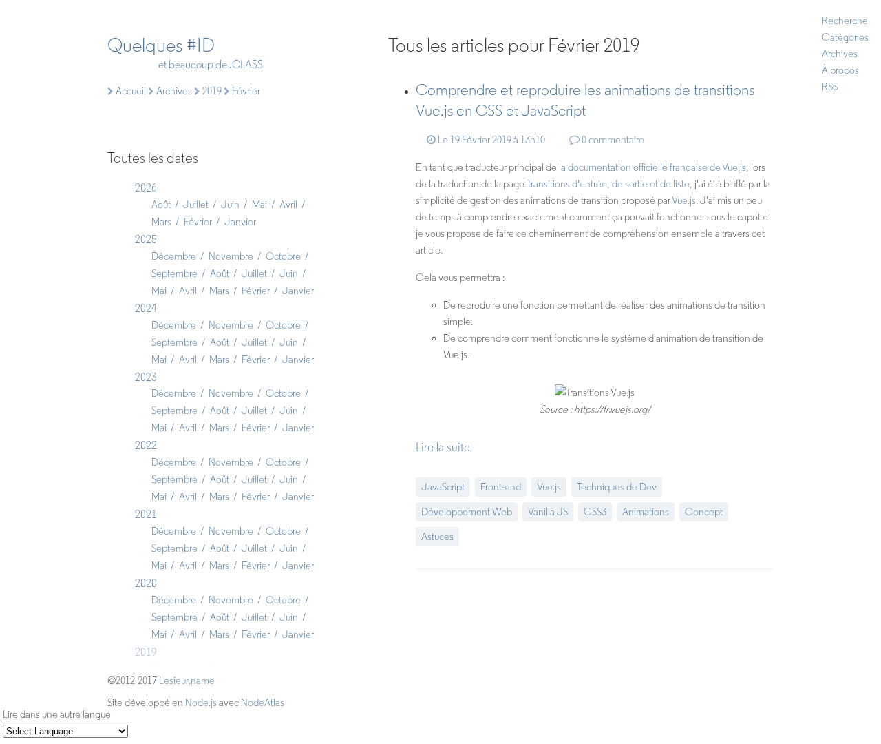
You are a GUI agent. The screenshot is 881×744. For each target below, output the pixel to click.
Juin (230, 204)
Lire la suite (443, 447)
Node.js (201, 702)
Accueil (130, 91)
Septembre (174, 273)
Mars (161, 222)
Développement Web (466, 512)
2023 (146, 377)
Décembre (173, 256)
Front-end (500, 487)
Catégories (845, 37)
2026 (146, 187)
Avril (288, 204)
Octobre (283, 256)
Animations (645, 512)
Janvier (240, 222)
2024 (146, 308)
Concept (704, 512)
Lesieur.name (187, 680)
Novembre (231, 256)
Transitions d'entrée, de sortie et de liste (608, 184)
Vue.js (684, 200)
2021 (146, 514)
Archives (840, 54)
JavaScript (443, 487)
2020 (146, 583)
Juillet (196, 204)
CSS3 (595, 512)
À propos (840, 70)
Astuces (437, 536)
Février (198, 222)
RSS (830, 87)
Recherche (845, 20)
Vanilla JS (548, 512)
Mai (259, 204)
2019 (211, 91)
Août (161, 204)
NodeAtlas (262, 702)
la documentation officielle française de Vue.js (652, 167)
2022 (146, 445)
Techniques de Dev (617, 487)
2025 (146, 239)
